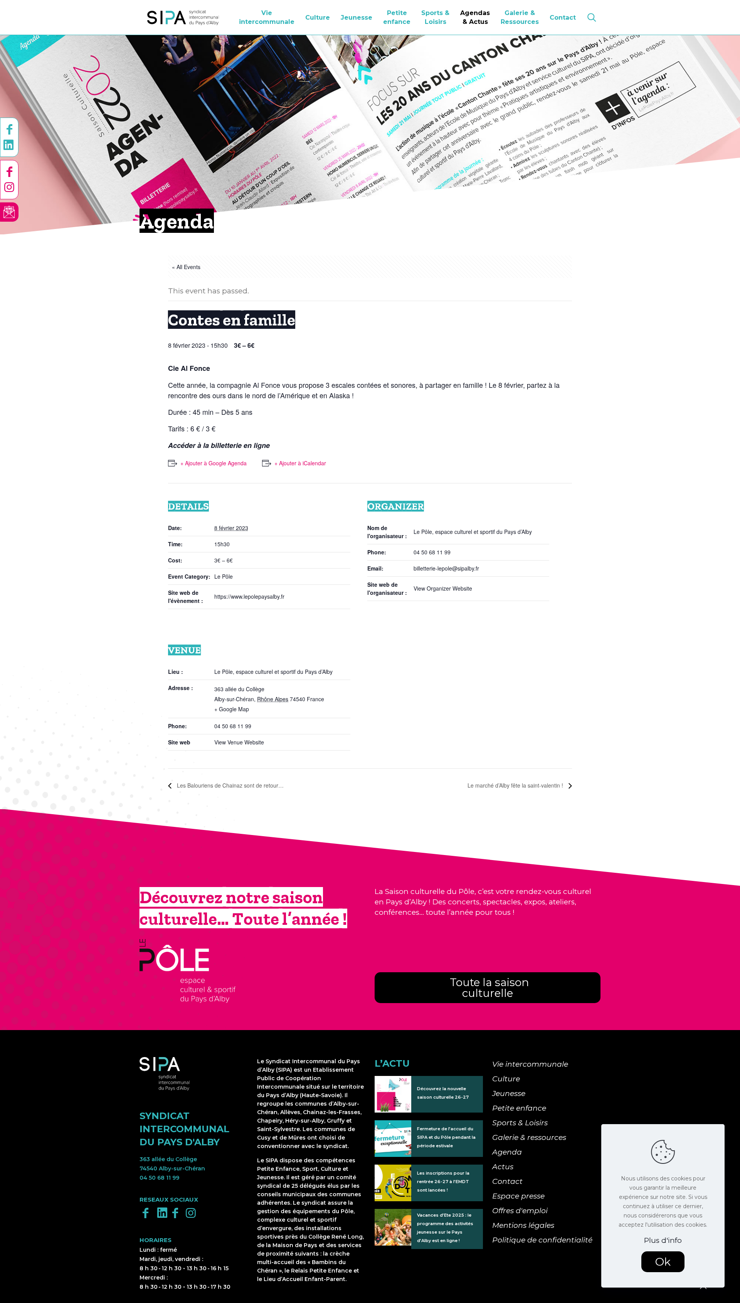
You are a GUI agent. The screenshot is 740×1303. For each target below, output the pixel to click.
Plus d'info (663, 1240)
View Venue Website (239, 742)
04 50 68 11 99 (159, 1177)
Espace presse (518, 1196)
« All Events (186, 267)
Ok (663, 1261)
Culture (506, 1078)
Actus (502, 1166)
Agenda (507, 1152)
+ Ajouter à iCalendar (300, 463)
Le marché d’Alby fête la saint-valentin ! (516, 785)
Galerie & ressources (529, 1137)
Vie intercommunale (530, 1064)
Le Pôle (223, 576)
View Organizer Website (443, 588)
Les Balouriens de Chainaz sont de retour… (229, 785)
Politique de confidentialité (542, 1240)
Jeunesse (508, 1093)
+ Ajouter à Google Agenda (213, 463)
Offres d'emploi (520, 1210)
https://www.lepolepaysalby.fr (249, 596)
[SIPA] (183, 17)
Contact (507, 1181)
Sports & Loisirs (520, 1122)
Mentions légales (523, 1225)
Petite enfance (519, 1108)
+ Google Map (231, 709)
